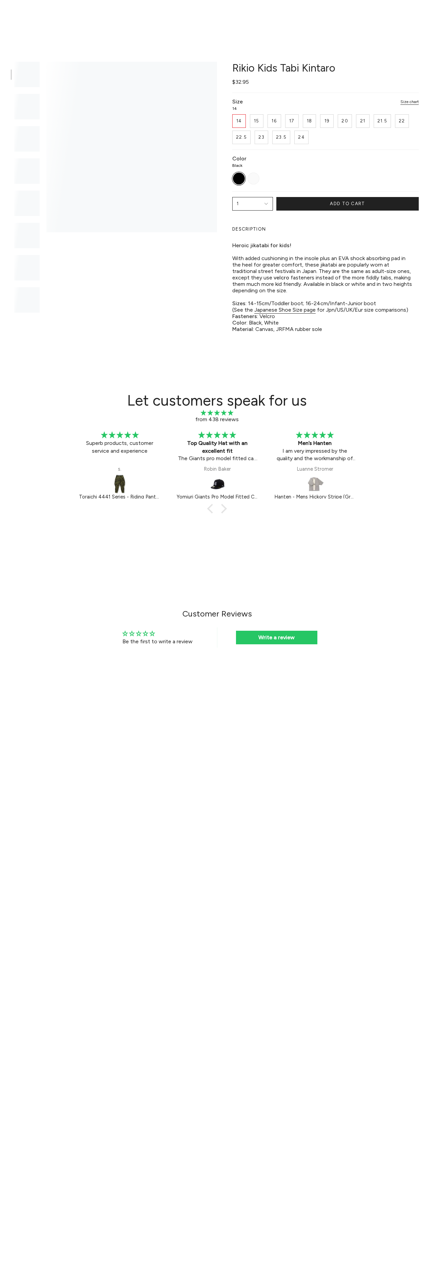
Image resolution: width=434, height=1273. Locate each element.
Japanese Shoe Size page (285, 310)
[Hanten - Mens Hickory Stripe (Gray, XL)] (217, 483)
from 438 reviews (217, 419)
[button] (112, 15)
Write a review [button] (276, 637)
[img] (217, 413)
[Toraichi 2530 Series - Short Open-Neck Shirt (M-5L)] (315, 483)
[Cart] (420, 15)
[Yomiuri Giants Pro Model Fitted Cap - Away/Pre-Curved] (120, 483)
